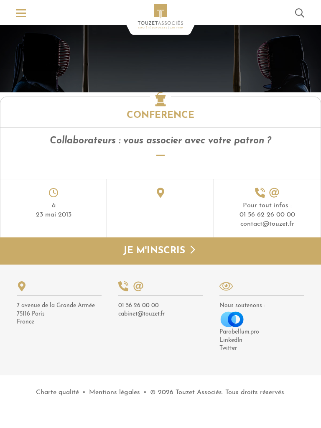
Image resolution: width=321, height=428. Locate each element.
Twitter (228, 348)
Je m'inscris (155, 251)
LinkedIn (230, 340)
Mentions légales (114, 392)
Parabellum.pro (239, 332)
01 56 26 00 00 (138, 306)
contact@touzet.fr (267, 224)
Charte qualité (57, 392)
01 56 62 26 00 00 (267, 214)
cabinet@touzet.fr (141, 314)
